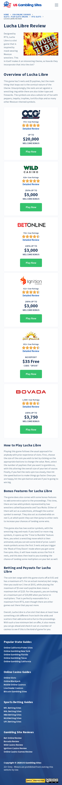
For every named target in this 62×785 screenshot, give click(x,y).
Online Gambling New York (17, 651)
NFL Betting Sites (12, 707)
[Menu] (56, 5)
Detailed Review (31, 128)
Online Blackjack (12, 681)
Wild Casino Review (13, 744)
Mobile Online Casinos (15, 684)
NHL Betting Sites (12, 711)
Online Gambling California (17, 661)
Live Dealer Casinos (13, 688)
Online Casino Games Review (18, 751)
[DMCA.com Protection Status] (35, 780)
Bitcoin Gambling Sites (15, 691)
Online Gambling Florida (16, 654)
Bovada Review (11, 741)
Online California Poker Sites (18, 647)
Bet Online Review (13, 737)
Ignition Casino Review (15, 748)
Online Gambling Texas (15, 657)
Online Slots (10, 677)
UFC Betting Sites (12, 721)
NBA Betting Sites (12, 714)
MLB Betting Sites (12, 718)
